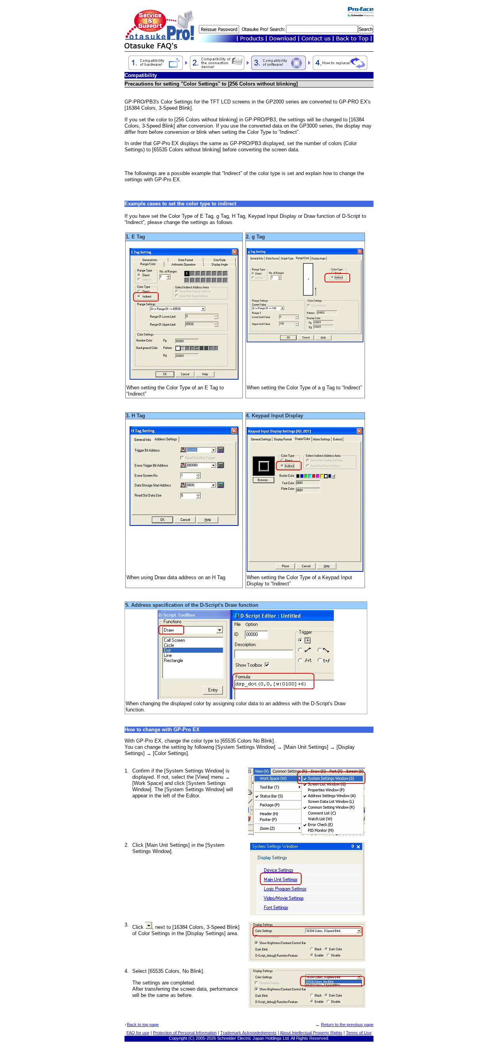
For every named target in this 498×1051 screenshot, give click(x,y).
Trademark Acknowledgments (248, 1032)
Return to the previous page (347, 1024)
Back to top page (143, 1024)
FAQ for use (137, 1032)
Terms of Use (359, 1032)
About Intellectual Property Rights (311, 1032)
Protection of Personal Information (185, 1032)
